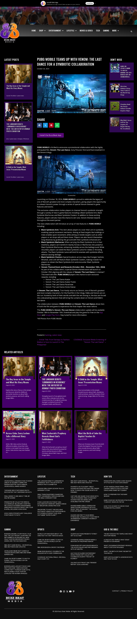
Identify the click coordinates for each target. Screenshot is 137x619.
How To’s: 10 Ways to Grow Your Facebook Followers (116, 507)
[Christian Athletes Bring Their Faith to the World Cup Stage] (121, 90)
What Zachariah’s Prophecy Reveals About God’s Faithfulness (118, 546)
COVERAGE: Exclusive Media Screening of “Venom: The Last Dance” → (90, 340)
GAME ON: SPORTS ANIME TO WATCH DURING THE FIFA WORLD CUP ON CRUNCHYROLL (17, 560)
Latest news (20, 95)
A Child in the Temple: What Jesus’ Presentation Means (116, 540)
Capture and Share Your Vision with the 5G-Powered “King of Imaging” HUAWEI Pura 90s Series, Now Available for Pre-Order (84, 498)
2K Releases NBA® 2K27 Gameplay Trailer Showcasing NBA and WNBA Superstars (17, 552)
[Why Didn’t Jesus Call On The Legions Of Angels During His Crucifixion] (121, 124)
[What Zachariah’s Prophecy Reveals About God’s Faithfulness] (55, 434)
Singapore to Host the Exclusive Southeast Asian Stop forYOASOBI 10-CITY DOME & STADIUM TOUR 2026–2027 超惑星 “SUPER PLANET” (51, 512)
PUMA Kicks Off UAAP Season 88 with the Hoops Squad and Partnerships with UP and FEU (84, 547)
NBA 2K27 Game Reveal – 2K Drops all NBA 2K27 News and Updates (84, 482)
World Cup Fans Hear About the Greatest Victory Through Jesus (50, 534)
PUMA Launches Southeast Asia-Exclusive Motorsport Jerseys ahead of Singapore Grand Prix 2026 (51, 503)
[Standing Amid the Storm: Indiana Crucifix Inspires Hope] (121, 107)
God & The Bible (11, 95)
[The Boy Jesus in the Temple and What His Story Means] (18, 81)
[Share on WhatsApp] (57, 125)
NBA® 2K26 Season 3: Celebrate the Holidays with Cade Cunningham (50, 552)
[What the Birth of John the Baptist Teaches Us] (91, 434)
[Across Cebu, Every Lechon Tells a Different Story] (19, 434)
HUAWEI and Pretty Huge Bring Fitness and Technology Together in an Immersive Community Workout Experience (85, 517)
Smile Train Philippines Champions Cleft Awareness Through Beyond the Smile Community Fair (50, 496)
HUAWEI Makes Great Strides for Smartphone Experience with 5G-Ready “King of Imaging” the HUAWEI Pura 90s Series (84, 508)
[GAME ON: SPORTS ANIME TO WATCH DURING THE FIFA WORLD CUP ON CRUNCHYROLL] (121, 71)
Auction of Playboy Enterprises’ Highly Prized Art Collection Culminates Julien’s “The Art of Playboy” (83, 555)
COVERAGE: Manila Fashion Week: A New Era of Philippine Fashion (83, 540)
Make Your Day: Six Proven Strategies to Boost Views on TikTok (118, 501)
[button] (61, 591)
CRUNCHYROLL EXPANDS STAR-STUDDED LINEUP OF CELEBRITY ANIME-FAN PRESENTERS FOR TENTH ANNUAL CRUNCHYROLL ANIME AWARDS (18, 483)
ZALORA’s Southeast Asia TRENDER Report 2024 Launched (83, 563)
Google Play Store (52, 315)
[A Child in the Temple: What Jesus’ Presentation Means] (18, 163)
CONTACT (115, 591)
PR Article (26, 139)
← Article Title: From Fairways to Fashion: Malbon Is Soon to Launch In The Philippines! (53, 342)
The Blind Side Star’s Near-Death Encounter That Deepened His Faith (18, 491)
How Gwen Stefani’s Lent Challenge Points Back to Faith (18, 514)
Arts (7, 139)
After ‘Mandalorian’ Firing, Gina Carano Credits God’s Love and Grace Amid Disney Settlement (116, 488)
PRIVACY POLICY (127, 591)
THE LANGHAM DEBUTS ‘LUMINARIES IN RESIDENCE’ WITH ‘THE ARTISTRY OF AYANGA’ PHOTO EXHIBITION (50, 482)
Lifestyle (20, 139)
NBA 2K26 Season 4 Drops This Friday (51, 547)
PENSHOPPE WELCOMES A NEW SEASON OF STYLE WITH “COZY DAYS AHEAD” (117, 482)
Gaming (48, 335)
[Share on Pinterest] (51, 125)
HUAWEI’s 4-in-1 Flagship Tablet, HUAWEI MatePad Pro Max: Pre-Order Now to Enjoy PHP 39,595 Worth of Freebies (85, 489)
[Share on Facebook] (39, 125)
